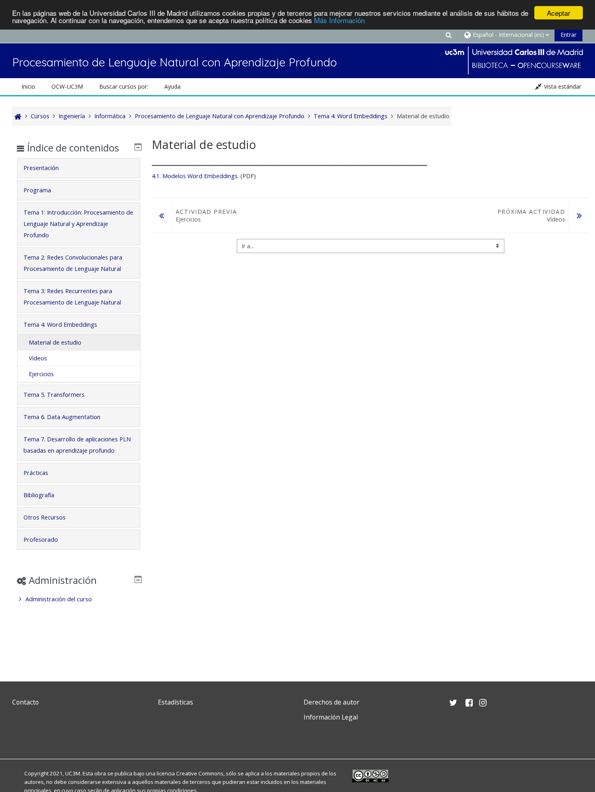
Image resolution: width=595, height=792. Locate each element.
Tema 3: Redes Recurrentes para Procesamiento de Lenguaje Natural (72, 296)
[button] (448, 34)
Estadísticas (175, 702)
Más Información (339, 20)
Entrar (568, 34)
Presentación (41, 168)
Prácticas (35, 473)
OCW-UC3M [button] (67, 86)
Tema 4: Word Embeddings (60, 324)
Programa (37, 190)
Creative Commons (199, 773)
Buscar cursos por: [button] (123, 86)
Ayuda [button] (172, 86)
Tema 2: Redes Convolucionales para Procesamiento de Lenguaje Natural (72, 263)
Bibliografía (38, 495)
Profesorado (40, 539)
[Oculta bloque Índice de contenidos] (138, 147)
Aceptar (558, 13)
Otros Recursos (44, 517)
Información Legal (331, 717)
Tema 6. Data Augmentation (61, 417)
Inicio (28, 86)
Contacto (25, 702)
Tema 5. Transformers (54, 394)
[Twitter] (20, 736)
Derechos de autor (331, 702)
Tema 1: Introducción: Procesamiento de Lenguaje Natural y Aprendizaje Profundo (78, 224)
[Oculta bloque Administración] (138, 579)
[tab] (78, 168)
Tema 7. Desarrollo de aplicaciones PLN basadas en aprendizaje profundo (77, 444)
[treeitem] (78, 599)
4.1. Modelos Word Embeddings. (195, 176)
